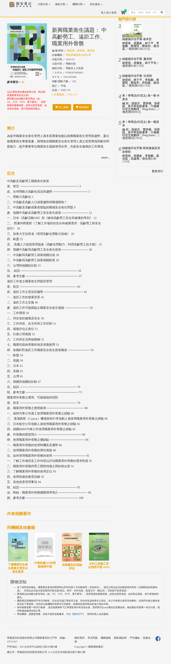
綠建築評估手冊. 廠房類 (137, 59)
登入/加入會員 (109, 12)
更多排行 (157, 171)
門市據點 (135, 638)
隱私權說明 (120, 638)
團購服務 (106, 638)
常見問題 (93, 638)
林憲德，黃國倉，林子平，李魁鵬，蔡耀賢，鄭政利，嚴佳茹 (140, 46)
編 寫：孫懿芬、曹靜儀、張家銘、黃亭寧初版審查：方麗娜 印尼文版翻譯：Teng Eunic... (141, 106)
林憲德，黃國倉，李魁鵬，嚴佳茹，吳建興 (140, 157)
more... (105, 157)
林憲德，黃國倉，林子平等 (139, 63)
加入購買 (63, 107)
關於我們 (79, 638)
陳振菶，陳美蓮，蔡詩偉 (81, 50)
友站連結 (95, 4)
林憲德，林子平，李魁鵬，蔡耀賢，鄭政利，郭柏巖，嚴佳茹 (140, 82)
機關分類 (77, 4)
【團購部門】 (78, 614)
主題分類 (43, 4)
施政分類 (60, 4)
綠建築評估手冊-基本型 (137, 39)
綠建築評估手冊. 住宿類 (137, 75)
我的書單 (83, 107)
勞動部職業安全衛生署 (78, 55)
